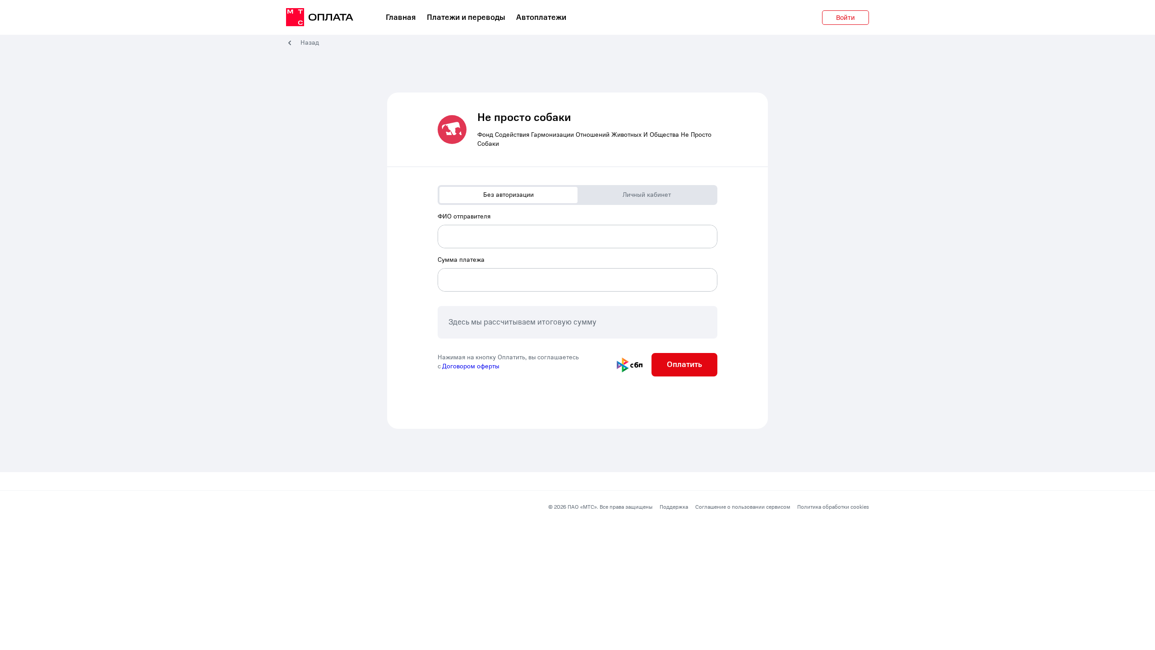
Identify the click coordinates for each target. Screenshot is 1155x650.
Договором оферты (470, 366)
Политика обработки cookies (833, 507)
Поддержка (674, 507)
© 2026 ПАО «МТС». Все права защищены (600, 507)
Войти (845, 17)
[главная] (319, 17)
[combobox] (577, 230)
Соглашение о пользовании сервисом (742, 507)
